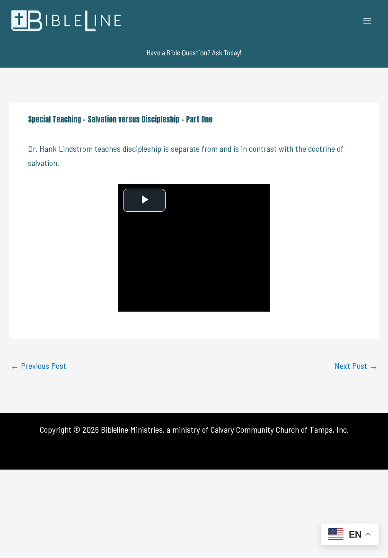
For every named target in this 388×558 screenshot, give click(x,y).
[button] (194, 52)
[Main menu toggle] (367, 20)
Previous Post (38, 365)
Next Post (356, 365)
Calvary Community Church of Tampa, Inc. (280, 429)
